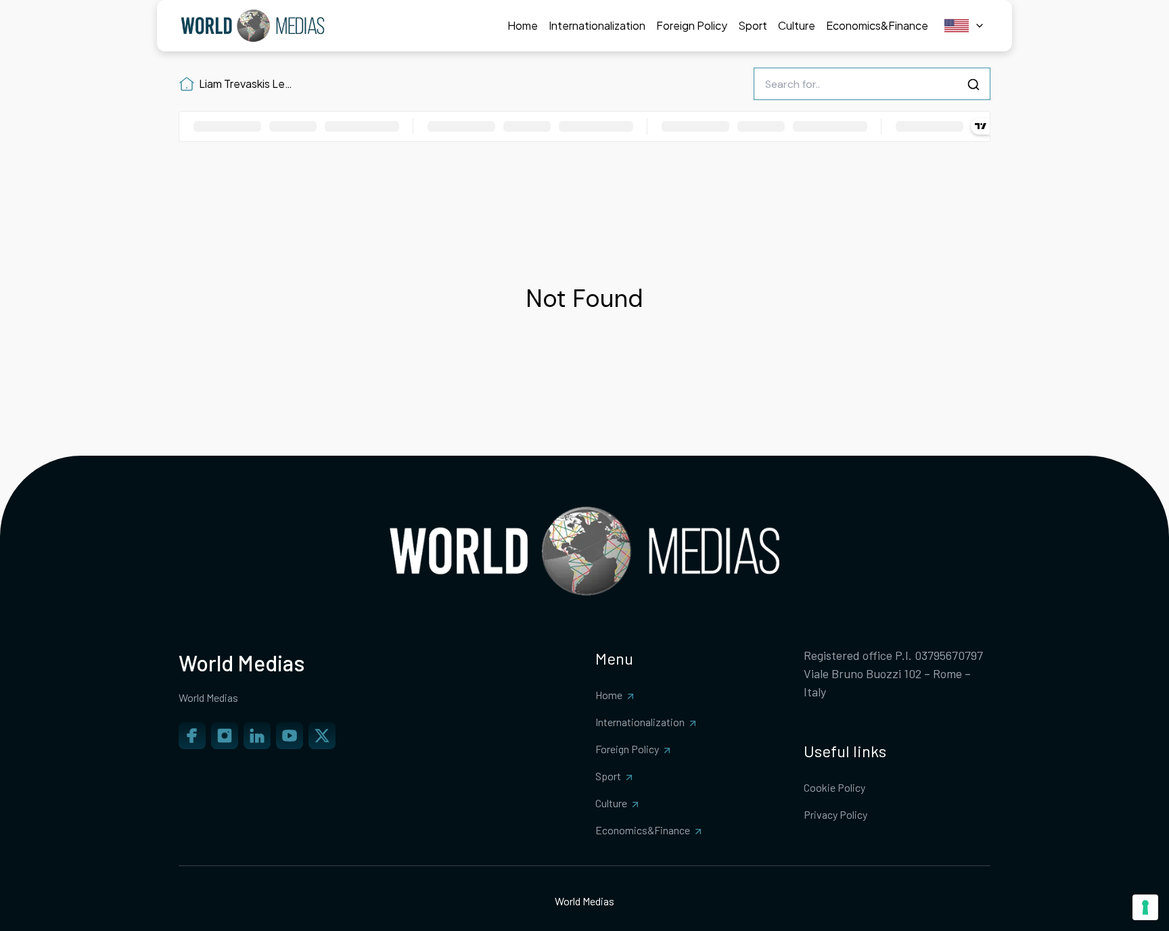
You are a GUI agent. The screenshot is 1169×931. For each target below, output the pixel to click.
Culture (611, 802)
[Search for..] (973, 84)
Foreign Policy (627, 748)
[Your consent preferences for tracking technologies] (1145, 907)
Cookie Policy (834, 787)
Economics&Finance (642, 829)
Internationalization (640, 721)
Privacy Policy (835, 814)
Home (608, 694)
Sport (608, 775)
